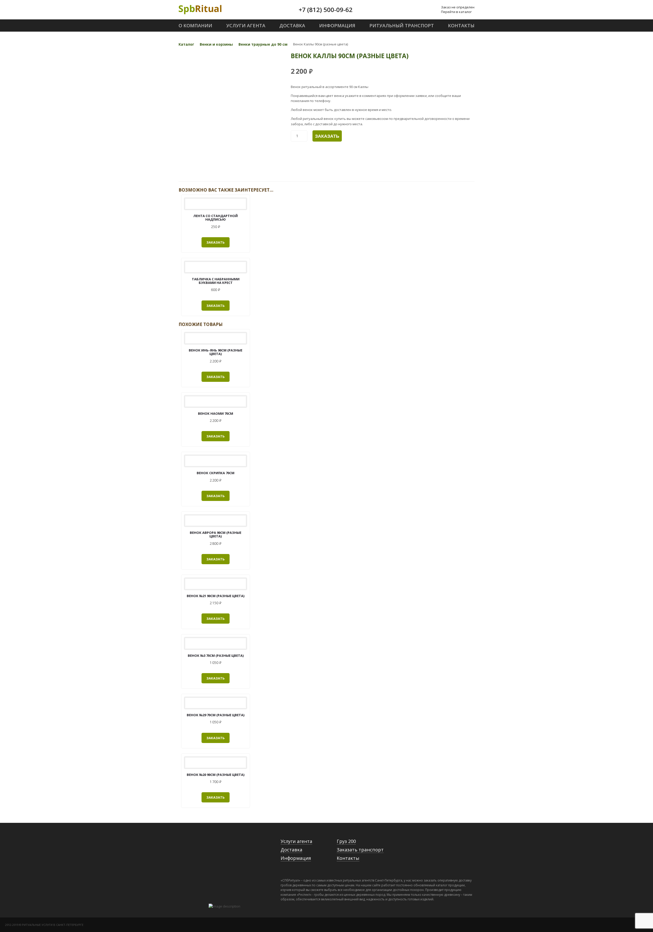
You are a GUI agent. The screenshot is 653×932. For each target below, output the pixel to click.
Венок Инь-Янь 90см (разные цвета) (215, 352)
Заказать (327, 136)
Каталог (186, 44)
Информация (296, 858)
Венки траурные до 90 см (262, 44)
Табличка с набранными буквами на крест (216, 281)
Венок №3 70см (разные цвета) (216, 655)
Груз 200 (346, 841)
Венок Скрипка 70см (215, 473)
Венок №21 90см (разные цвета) (215, 596)
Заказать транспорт (360, 850)
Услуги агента (296, 841)
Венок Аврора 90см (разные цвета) (215, 534)
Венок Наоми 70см (215, 413)
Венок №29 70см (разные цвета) (215, 715)
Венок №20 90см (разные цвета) (215, 774)
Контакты (348, 858)
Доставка (291, 850)
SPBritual (200, 9)
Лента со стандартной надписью (215, 217)
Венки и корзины (216, 44)
